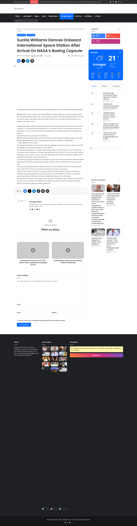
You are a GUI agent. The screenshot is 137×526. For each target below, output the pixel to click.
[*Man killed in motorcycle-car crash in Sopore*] (63, 364)
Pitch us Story (50, 229)
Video (17, 16)
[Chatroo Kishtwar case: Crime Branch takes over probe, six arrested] (55, 359)
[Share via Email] (32, 61)
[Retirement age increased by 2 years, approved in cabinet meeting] (96, 95)
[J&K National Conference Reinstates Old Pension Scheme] (96, 106)
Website (54, 312)
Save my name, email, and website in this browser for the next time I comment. (41, 320)
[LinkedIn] (28, 61)
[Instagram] (39, 209)
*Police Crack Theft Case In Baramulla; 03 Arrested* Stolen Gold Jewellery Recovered (113, 199)
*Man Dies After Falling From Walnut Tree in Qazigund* (96, 241)
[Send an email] (41, 56)
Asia (43, 16)
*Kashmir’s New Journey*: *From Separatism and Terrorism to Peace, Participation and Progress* (113, 244)
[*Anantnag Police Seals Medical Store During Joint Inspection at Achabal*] (46, 510)
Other (97, 16)
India (36, 16)
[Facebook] (19, 61)
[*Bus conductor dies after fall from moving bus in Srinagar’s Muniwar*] (63, 369)
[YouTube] (37, 209)
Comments (116, 86)
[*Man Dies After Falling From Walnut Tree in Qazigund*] (98, 232)
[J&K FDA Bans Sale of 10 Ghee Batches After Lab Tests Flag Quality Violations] (63, 354)
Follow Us (97, 355)
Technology (31, 35)
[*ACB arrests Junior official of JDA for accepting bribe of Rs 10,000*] (96, 135)
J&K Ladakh (27, 16)
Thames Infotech (85, 519)
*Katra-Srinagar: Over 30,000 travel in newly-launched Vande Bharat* (111, 126)
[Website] (30, 209)
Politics (78, 16)
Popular (94, 86)
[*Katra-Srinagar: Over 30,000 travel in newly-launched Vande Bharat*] (96, 126)
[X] (23, 61)
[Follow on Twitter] (40, 56)
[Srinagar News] (19, 9)
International (66, 16)
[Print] (47, 191)
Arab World (53, 16)
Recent (104, 86)
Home (20, 29)
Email (19, 312)
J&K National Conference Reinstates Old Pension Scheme (111, 106)
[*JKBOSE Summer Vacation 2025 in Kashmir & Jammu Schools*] (96, 115)
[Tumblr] (38, 191)
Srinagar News (35, 56)
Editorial (88, 16)
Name (19, 304)
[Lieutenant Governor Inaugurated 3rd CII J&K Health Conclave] (55, 369)
